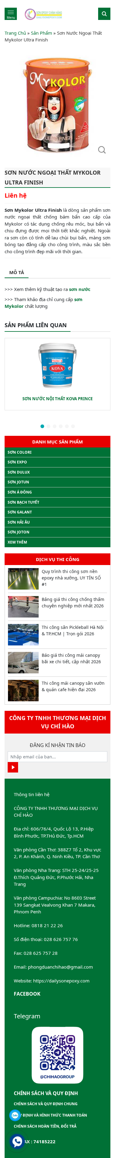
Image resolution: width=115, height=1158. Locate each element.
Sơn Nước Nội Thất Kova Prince (57, 398)
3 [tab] (55, 427)
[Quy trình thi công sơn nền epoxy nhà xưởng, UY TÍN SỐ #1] (23, 579)
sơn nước (79, 289)
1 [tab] (42, 427)
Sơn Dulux (19, 472)
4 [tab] (61, 427)
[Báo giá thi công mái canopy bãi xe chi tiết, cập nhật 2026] (23, 662)
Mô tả (16, 272)
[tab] (17, 272)
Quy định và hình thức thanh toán (50, 1115)
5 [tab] (67, 427)
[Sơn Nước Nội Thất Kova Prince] (57, 365)
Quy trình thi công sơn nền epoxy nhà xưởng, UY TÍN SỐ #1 (71, 577)
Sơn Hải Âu (19, 522)
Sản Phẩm (41, 33)
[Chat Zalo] (15, 1115)
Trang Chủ (15, 33)
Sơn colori (20, 452)
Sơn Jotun (18, 482)
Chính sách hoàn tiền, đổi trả (45, 1126)
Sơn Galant (20, 512)
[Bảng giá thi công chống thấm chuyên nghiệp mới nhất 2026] (23, 607)
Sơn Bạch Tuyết (23, 502)
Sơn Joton (18, 532)
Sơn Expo (17, 462)
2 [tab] (48, 427)
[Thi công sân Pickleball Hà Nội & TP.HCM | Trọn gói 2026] (23, 634)
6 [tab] (73, 427)
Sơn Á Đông (20, 492)
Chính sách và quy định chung (46, 1103)
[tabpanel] (57, 374)
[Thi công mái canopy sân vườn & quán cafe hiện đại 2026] (23, 690)
